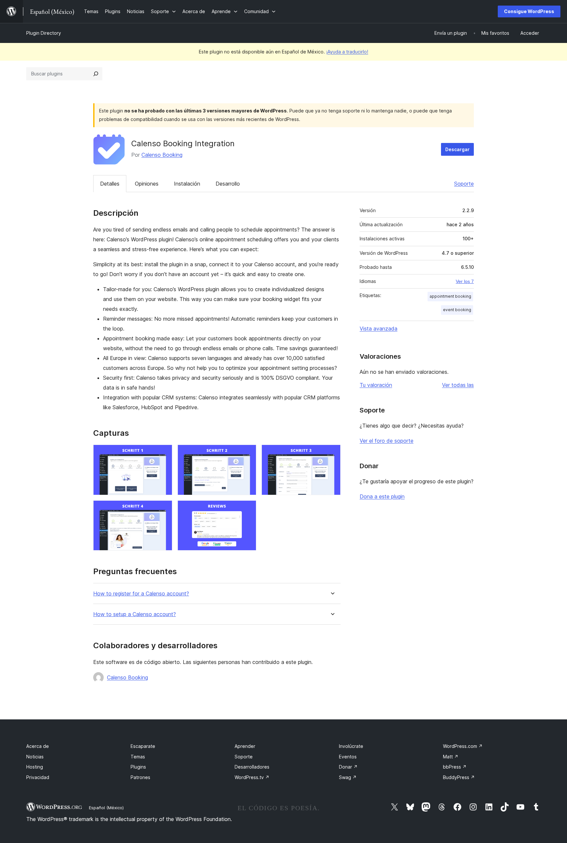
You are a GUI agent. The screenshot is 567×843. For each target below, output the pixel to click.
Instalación (187, 183)
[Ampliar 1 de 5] (163, 453)
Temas (138, 756)
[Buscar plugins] (95, 73)
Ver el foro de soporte (386, 440)
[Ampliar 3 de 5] (331, 453)
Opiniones (146, 183)
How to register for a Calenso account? (141, 594)
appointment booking (450, 296)
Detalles (109, 183)
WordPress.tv (252, 777)
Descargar (457, 149)
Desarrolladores (252, 767)
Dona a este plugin (382, 496)
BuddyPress (459, 777)
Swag (348, 777)
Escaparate (143, 746)
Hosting (34, 767)
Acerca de (37, 746)
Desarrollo (228, 183)
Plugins (138, 767)
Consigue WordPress (529, 11)
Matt (450, 756)
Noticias (35, 756)
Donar (348, 767)
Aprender (245, 746)
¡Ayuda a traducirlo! (347, 51)
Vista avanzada (378, 328)
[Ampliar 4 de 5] (163, 509)
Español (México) (106, 807)
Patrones (140, 777)
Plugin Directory (43, 33)
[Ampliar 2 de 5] (247, 453)
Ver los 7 (465, 281)
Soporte (464, 183)
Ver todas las (458, 385)
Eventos (348, 756)
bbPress (455, 767)
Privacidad (37, 777)
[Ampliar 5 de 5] (247, 509)
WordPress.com (463, 746)
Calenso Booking (161, 154)
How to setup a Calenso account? (134, 614)
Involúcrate (351, 746)
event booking (457, 309)
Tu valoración (376, 385)
